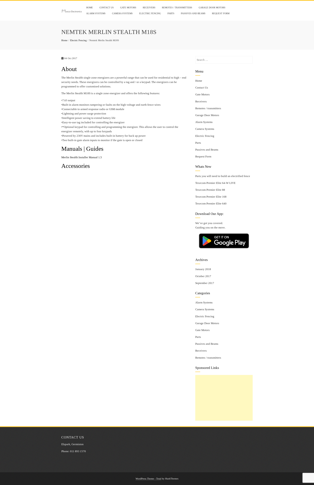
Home (89, 7)
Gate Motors (128, 7)
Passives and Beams (193, 13)
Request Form (220, 13)
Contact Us (106, 7)
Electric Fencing (150, 13)
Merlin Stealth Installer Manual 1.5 (81, 157)
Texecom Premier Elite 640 (211, 203)
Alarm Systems (95, 13)
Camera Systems (122, 13)
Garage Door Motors (212, 7)
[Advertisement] (224, 398)
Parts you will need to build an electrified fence (222, 176)
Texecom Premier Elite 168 (211, 196)
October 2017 (203, 276)
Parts (170, 13)
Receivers (149, 7)
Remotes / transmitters (177, 7)
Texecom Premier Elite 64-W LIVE (215, 183)
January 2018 (203, 269)
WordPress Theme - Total (148, 478)
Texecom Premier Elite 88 (210, 189)
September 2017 (204, 283)
